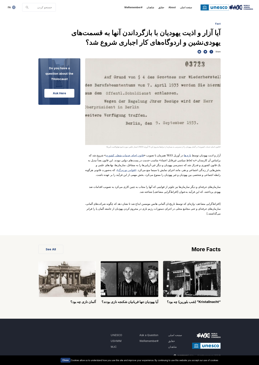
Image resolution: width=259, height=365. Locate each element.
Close (65, 360)
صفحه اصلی (186, 7)
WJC (114, 346)
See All (51, 249)
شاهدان (150, 7)
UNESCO (116, 335)
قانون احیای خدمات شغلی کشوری (125, 155)
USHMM (116, 341)
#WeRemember (133, 7)
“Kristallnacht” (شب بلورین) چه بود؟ (194, 302)
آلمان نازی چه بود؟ (83, 302)
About (172, 7)
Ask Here (59, 93)
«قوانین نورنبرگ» (126, 170)
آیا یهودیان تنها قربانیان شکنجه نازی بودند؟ (130, 302)
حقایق (161, 7)
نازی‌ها (187, 155)
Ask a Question (148, 335)
